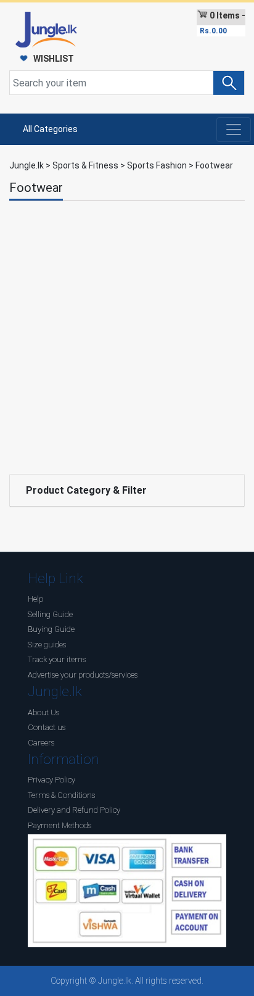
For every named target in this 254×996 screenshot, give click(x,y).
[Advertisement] (127, 334)
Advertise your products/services (82, 674)
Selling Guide (50, 614)
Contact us (46, 727)
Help (35, 599)
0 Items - (222, 22)
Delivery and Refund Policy (74, 810)
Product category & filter (86, 490)
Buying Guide (51, 629)
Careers (41, 742)
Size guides (47, 644)
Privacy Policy (51, 779)
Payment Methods (59, 825)
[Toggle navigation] (233, 129)
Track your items (57, 659)
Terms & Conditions (61, 795)
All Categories (50, 129)
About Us (43, 712)
